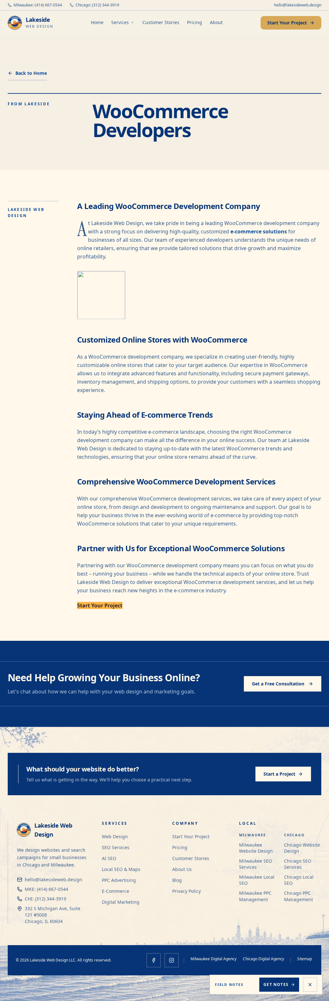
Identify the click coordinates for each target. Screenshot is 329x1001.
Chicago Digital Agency (263, 959)
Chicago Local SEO (299, 880)
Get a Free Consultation (278, 684)
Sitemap (304, 959)
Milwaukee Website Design (256, 848)
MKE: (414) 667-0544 (46, 889)
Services (120, 22)
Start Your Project (287, 23)
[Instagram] (171, 960)
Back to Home (31, 73)
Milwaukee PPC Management (255, 896)
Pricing (194, 22)
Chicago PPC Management (298, 896)
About (216, 22)
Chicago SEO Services (297, 864)
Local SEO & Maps (121, 869)
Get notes (276, 984)
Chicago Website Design (302, 848)
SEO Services (115, 847)
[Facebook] (154, 960)
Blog (177, 880)
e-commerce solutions (258, 231)
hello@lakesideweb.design (297, 5)
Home (97, 22)
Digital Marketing (120, 902)
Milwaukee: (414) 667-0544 (37, 5)
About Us (182, 869)
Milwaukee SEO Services (255, 864)
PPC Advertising (119, 880)
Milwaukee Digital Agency (213, 959)
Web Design (115, 836)
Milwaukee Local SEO (256, 880)
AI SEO (109, 858)
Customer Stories (160, 22)
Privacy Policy (186, 891)
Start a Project (279, 774)
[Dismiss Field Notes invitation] (310, 985)
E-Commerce (115, 891)
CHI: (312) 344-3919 (45, 899)
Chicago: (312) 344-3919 (97, 5)
